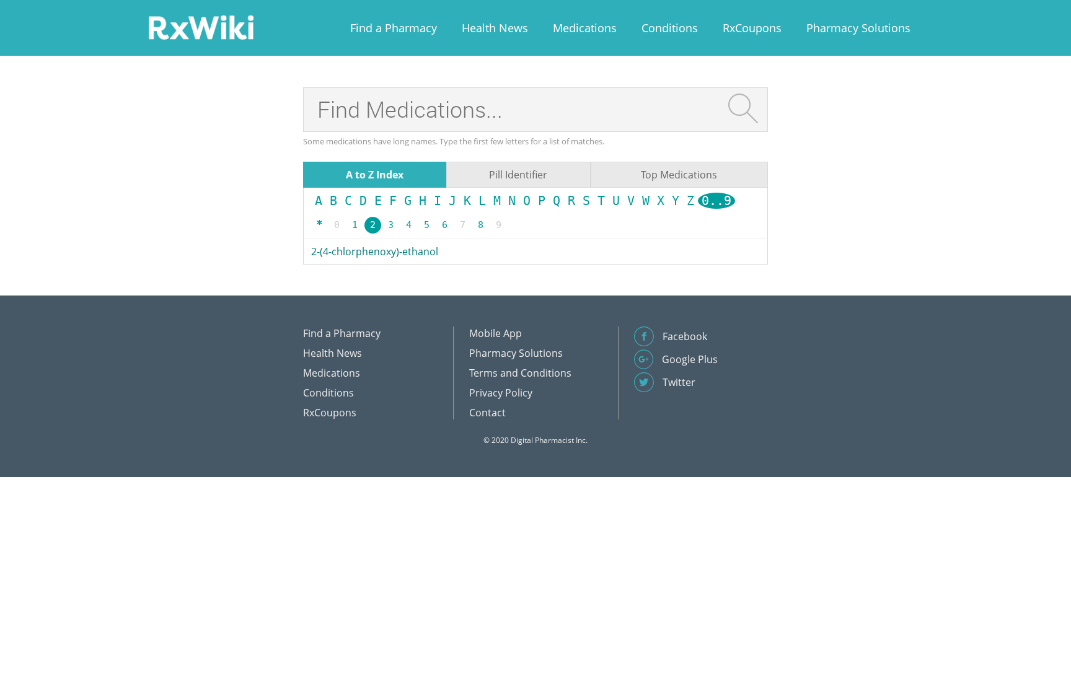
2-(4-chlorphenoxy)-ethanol (374, 251)
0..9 (716, 200)
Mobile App (495, 333)
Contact (487, 412)
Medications (585, 27)
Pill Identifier (518, 175)
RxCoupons (752, 27)
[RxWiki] (200, 27)
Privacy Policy (500, 393)
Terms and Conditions (520, 373)
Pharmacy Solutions (858, 27)
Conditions (669, 27)
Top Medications (679, 175)
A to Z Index (374, 175)
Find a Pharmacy (393, 27)
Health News (495, 27)
